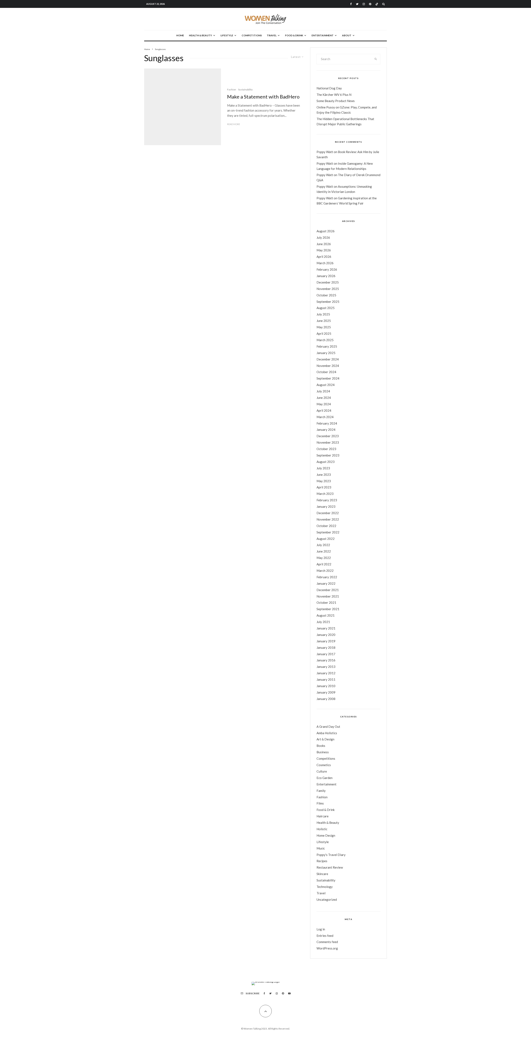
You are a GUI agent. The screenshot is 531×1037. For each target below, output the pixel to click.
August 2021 (326, 615)
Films (320, 803)
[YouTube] (289, 993)
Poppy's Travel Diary (331, 855)
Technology (325, 887)
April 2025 (324, 333)
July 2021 (323, 622)
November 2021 (328, 596)
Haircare (323, 816)
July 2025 (323, 314)
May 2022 (324, 558)
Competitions (252, 35)
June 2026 (324, 244)
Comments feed (327, 942)
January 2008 (326, 699)
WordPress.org (327, 948)
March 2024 (325, 417)
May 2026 (324, 250)
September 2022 (328, 532)
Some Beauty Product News (336, 101)
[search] (375, 59)
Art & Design (325, 739)
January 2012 (326, 673)
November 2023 (328, 442)
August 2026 (326, 231)
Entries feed (325, 935)
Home (180, 35)
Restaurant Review (330, 867)
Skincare (322, 874)
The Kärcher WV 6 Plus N (334, 94)
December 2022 (328, 513)
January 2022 (326, 583)
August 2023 (326, 462)
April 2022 (324, 564)
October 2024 (326, 372)
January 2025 (326, 353)
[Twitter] (357, 4)
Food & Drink (294, 35)
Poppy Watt (325, 152)
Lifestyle (226, 35)
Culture (322, 771)
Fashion (231, 89)
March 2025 (325, 340)
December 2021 (328, 590)
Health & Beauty (200, 35)
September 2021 (328, 609)
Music (321, 848)
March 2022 (325, 570)
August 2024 (326, 385)
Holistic (322, 829)
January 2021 (326, 628)
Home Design (326, 835)
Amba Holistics (327, 733)
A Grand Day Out (328, 726)
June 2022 (324, 551)
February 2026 (327, 269)
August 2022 (326, 538)
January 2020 (326, 635)
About (346, 35)
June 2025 (324, 321)
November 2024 (328, 366)
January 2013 (326, 666)
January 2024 (326, 429)
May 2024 (324, 404)
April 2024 (324, 410)
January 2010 (326, 686)
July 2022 (323, 545)
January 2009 (326, 692)
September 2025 (328, 301)
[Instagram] (363, 4)
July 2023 (323, 468)
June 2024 (324, 397)
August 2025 (326, 308)
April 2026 (324, 256)
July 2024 (323, 391)
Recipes (322, 861)
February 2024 (327, 423)
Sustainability (245, 89)
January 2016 (326, 660)
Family (321, 790)
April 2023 (324, 487)
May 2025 (324, 327)
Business (323, 752)
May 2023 (324, 481)
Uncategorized (327, 899)
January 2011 (326, 679)
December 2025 (328, 282)
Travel (271, 35)
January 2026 (326, 276)
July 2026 (323, 237)
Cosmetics (324, 765)
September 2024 (328, 378)
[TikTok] (376, 4)
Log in (321, 929)
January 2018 (326, 647)
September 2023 (328, 455)
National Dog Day (329, 88)
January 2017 (326, 654)
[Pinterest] (370, 4)
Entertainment (323, 35)
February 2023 (327, 500)
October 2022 (326, 526)
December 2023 (328, 436)
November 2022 (328, 519)
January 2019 (326, 641)
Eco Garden (324, 778)
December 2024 (328, 359)
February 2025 (327, 346)
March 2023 (325, 493)
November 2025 (328, 289)
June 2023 (324, 474)
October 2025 (326, 295)
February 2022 (327, 577)
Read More (233, 124)
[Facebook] (351, 4)
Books (321, 745)
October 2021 (326, 602)
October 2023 (326, 449)
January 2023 (326, 506)
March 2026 (325, 263)
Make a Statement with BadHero (263, 97)
